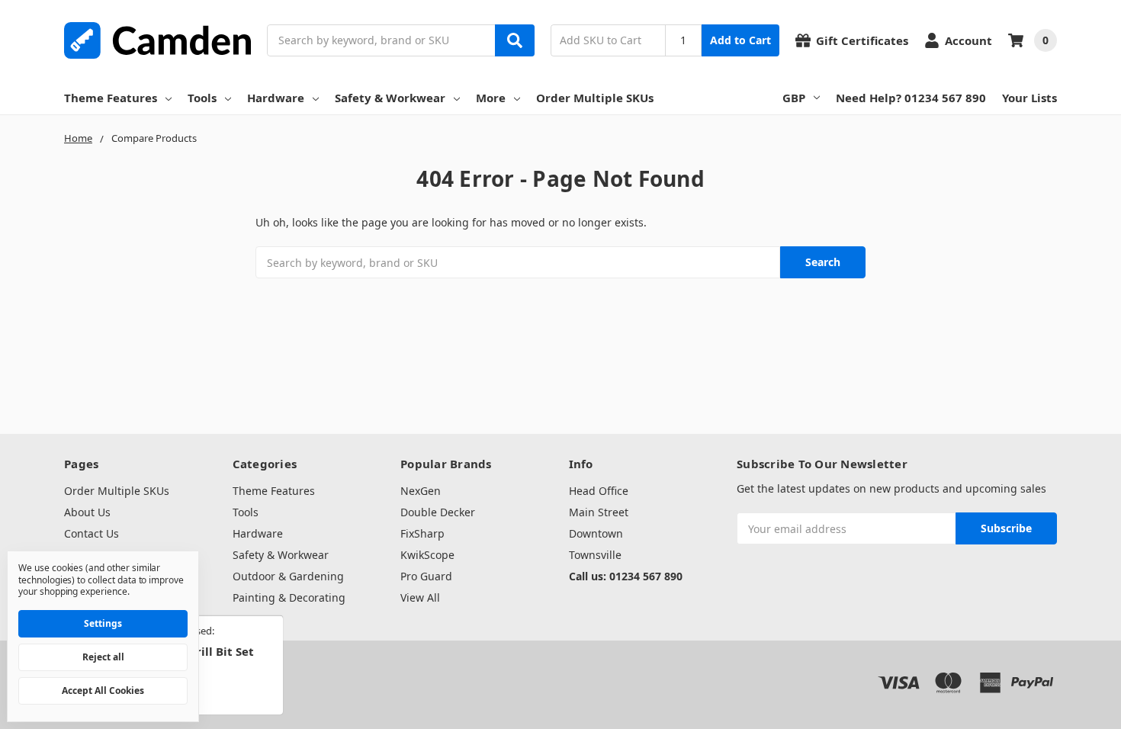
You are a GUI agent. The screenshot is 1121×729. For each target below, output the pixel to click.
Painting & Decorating (289, 597)
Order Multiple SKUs (595, 97)
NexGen (420, 490)
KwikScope (427, 555)
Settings (103, 623)
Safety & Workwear (390, 97)
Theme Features (110, 97)
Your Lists (1029, 97)
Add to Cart (740, 40)
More (491, 97)
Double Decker (437, 512)
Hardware (275, 97)
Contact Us (91, 533)
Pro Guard (426, 576)
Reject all (103, 656)
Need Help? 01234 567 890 (911, 97)
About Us (87, 512)
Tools (202, 97)
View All (420, 597)
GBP (793, 97)
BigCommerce (240, 669)
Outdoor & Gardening (288, 576)
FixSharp (422, 533)
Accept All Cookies (103, 690)
